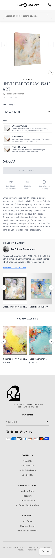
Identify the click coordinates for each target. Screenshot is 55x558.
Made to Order (28, 491)
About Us (27, 461)
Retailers (28, 496)
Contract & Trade (27, 500)
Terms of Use (34, 547)
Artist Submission (27, 470)
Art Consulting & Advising (27, 505)
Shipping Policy (27, 526)
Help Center (27, 521)
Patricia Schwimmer (15, 93)
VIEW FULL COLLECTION (14, 267)
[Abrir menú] (5, 5)
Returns (32, 550)
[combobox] (27, 15)
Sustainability (27, 465)
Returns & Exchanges (27, 530)
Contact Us (27, 475)
